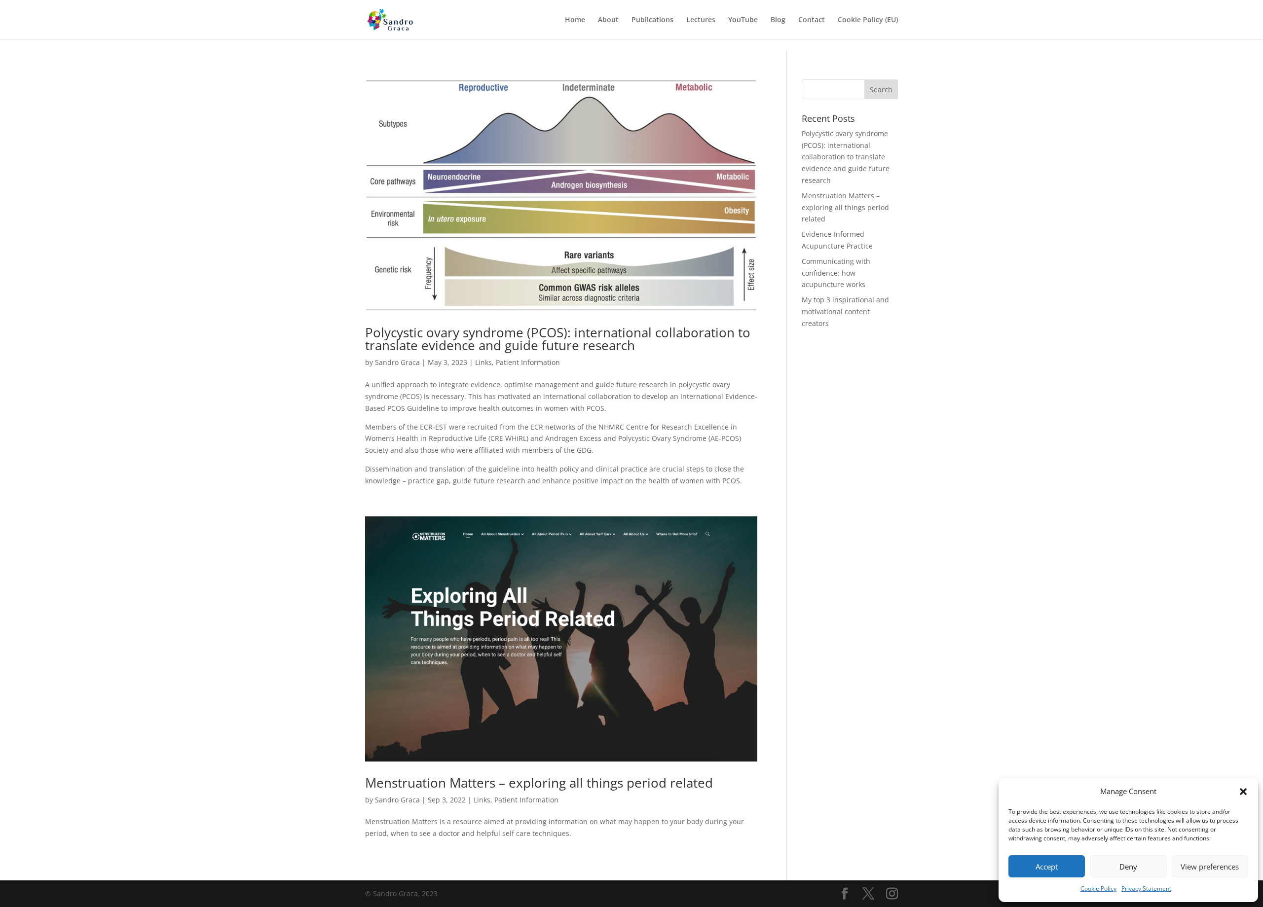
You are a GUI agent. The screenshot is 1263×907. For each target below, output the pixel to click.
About (608, 20)
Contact (811, 20)
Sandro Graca (397, 362)
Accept (1047, 866)
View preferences (1210, 866)
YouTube (743, 20)
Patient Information (528, 362)
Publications (652, 20)
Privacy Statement (1146, 888)
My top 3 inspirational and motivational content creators (845, 311)
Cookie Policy (1098, 888)
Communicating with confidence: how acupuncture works (836, 273)
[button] (1243, 792)
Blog (778, 20)
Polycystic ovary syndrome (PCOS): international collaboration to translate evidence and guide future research (557, 339)
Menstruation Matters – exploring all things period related (539, 783)
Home (575, 20)
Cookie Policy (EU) (868, 20)
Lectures (700, 20)
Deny (1128, 866)
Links (483, 362)
